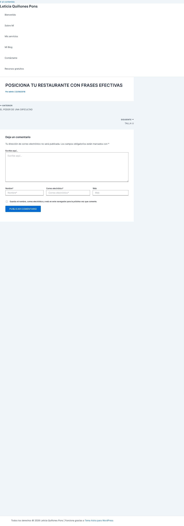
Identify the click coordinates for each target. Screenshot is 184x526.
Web (95, 188)
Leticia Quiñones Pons (19, 6)
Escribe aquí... (11, 151)
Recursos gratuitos (14, 68)
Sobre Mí (9, 25)
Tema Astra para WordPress (99, 520)
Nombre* (9, 188)
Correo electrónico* (54, 188)
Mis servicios (11, 36)
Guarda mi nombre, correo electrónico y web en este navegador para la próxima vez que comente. (53, 201)
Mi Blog (8, 47)
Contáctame (11, 58)
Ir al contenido (7, 1)
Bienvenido (10, 14)
